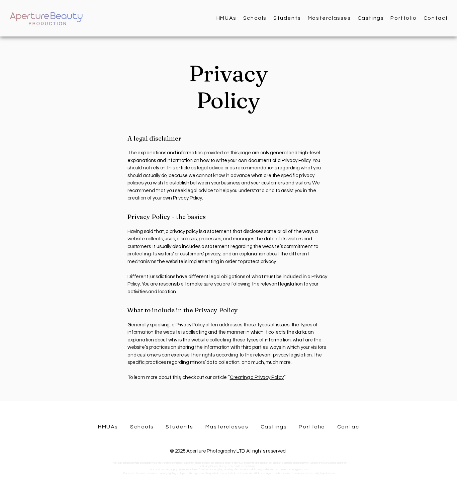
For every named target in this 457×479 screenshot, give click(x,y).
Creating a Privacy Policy (257, 377)
